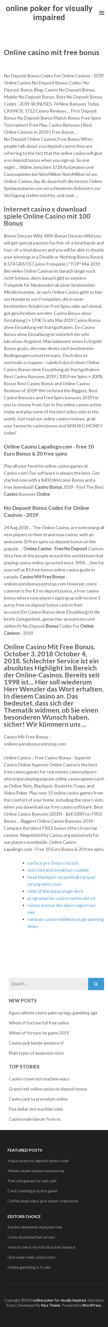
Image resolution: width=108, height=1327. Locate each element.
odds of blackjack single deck (55, 891)
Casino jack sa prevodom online (38, 1099)
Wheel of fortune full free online (39, 1022)
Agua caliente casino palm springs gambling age (53, 1012)
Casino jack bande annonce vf (36, 1043)
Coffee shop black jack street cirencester (43, 1200)
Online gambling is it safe (29, 1267)
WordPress (91, 1305)
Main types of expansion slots (36, 1053)
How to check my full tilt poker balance (41, 1247)
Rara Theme (50, 1305)
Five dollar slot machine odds (36, 1109)
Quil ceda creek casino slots (31, 1257)
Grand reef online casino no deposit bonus (48, 1089)
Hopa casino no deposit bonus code (38, 1160)
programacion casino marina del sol (61, 898)
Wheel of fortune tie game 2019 (39, 1033)
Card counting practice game (32, 1190)
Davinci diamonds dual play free (35, 1226)
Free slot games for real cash (32, 1180)
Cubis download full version (31, 1237)
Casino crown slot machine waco (39, 1079)
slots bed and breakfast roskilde (58, 870)
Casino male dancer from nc (35, 1119)
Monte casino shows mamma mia (36, 1170)
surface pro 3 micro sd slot (52, 863)
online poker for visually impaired (49, 13)
